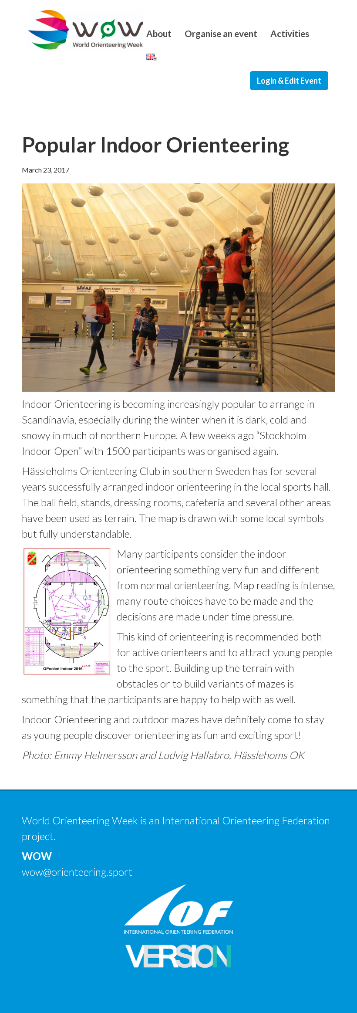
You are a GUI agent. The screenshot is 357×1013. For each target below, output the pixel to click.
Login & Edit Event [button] (289, 80)
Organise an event (221, 33)
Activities (289, 33)
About (159, 33)
